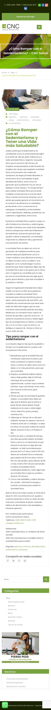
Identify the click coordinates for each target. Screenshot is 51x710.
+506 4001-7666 (13, 5)
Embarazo (12, 609)
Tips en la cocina (15, 624)
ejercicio (12, 117)
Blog (12, 72)
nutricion (23, 117)
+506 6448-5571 (29, 5)
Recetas (11, 621)
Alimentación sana (16, 602)
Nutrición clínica (15, 617)
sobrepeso (36, 120)
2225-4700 (31, 520)
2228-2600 (20, 520)
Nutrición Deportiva (14, 682)
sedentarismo (23, 120)
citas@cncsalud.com (15, 523)
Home (4, 72)
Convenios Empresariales (17, 679)
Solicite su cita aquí (26, 16)
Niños (10, 613)
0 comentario (15, 123)
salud (11, 120)
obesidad (35, 117)
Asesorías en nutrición (16, 686)
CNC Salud (13, 114)
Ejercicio (11, 605)
